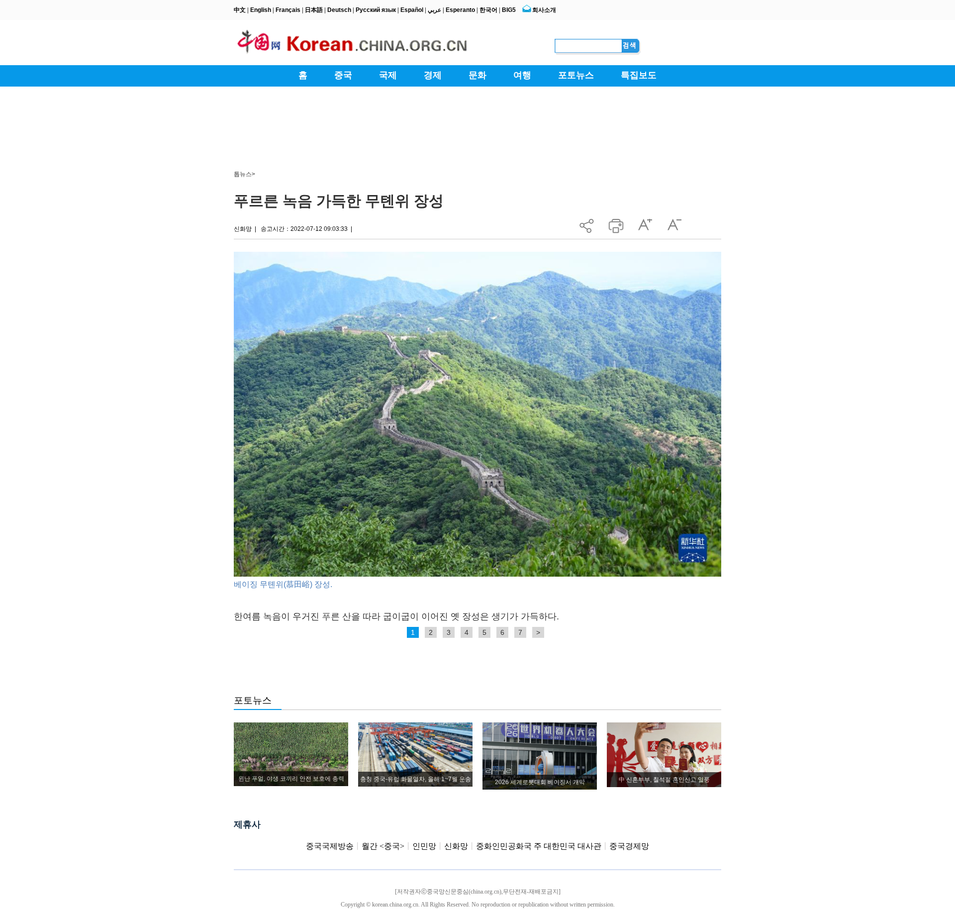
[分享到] (586, 223)
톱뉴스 (243, 174)
